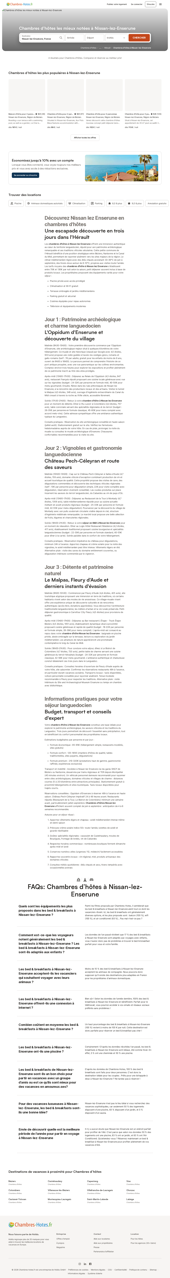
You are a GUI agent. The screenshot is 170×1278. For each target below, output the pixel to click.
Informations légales (76, 1273)
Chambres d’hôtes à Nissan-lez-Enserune (132, 48)
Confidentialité (120, 1270)
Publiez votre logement (117, 4)
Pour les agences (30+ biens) (143, 1243)
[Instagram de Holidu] (79, 1264)
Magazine (60, 1247)
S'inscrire (150, 4)
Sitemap (153, 1270)
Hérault (107, 48)
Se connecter (136, 4)
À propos (60, 1243)
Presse (96, 1247)
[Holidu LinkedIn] (85, 1264)
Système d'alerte (95, 1273)
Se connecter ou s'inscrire (25, 175)
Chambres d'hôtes (88, 48)
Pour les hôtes (137, 1239)
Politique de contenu (138, 1270)
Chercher (139, 37)
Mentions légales (98, 1270)
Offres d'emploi (63, 1239)
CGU (110, 1270)
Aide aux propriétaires (103, 1243)
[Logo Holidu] (19, 4)
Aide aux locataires (102, 1239)
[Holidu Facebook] (90, 1264)
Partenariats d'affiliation (104, 1251)
